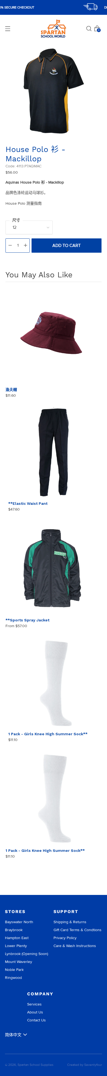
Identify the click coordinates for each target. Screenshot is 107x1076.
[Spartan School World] (53, 28)
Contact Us (36, 1020)
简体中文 (13, 1034)
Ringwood (13, 977)
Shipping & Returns (70, 922)
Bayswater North (19, 922)
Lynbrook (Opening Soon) (26, 953)
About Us (35, 1012)
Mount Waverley (18, 961)
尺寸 (16, 220)
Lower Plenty (16, 945)
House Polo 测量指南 (23, 203)
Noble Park (14, 969)
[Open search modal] (89, 28)
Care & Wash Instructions (75, 945)
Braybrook (13, 930)
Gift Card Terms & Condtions (78, 930)
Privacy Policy (65, 938)
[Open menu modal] (8, 28)
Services (34, 1004)
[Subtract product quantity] (10, 245)
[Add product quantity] (25, 245)
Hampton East (17, 938)
